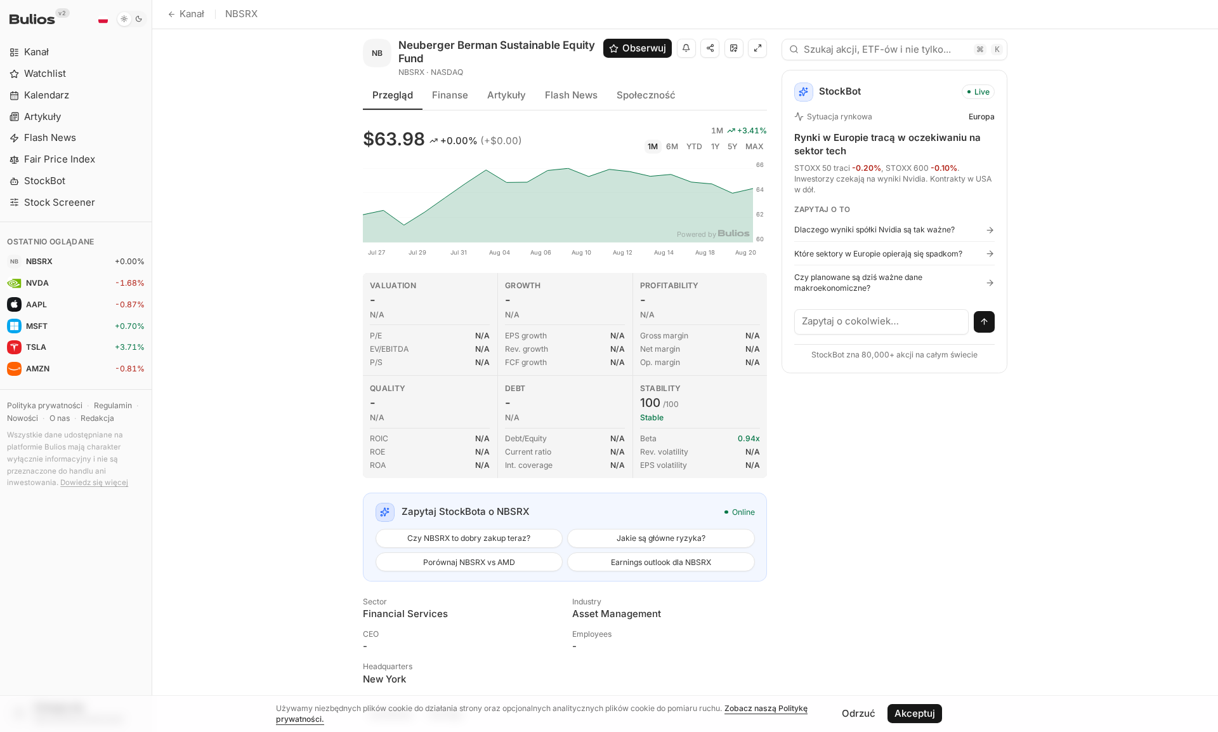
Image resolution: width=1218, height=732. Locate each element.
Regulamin (113, 405)
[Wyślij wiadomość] (984, 322)
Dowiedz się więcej (94, 482)
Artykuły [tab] (506, 95)
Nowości (22, 418)
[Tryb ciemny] (131, 19)
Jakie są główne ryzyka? (661, 538)
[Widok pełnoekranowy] (757, 48)
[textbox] (881, 322)
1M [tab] (653, 146)
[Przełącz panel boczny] (152, 366)
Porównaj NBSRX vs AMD (469, 562)
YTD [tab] (694, 146)
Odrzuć (858, 713)
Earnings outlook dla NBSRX (661, 562)
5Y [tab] (732, 146)
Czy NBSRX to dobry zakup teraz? (468, 538)
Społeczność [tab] (646, 95)
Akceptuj (914, 713)
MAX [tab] (754, 146)
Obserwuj (644, 48)
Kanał (192, 14)
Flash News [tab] (571, 95)
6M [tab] (672, 146)
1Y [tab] (715, 146)
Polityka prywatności (44, 405)
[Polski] (103, 19)
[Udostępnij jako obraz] (733, 48)
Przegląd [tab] (392, 95)
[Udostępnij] (709, 48)
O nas (59, 418)
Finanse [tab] (450, 95)
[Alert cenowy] (686, 48)
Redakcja (97, 418)
